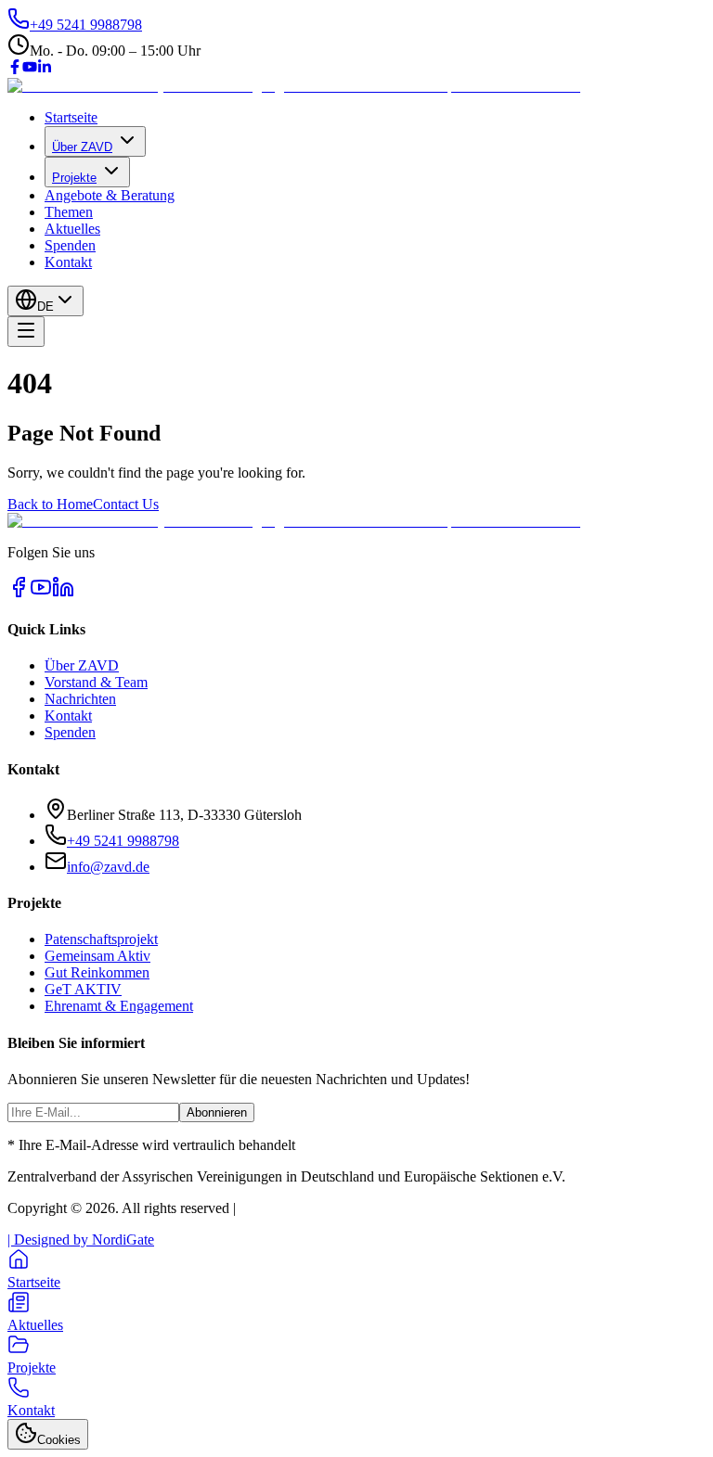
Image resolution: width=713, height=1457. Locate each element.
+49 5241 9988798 (123, 841)
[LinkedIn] (44, 69)
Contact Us (126, 504)
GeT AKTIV (83, 989)
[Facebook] (14, 69)
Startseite (71, 117)
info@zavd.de (108, 867)
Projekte (74, 178)
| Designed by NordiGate (80, 1239)
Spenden (70, 245)
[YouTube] (29, 69)
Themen (69, 212)
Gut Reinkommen (97, 972)
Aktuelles (72, 228)
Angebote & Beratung (110, 195)
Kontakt (68, 262)
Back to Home (50, 504)
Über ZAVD (82, 147)
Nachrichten (80, 699)
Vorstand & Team (96, 682)
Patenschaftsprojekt (101, 939)
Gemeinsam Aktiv (97, 956)
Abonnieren (217, 1112)
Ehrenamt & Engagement (119, 1006)
